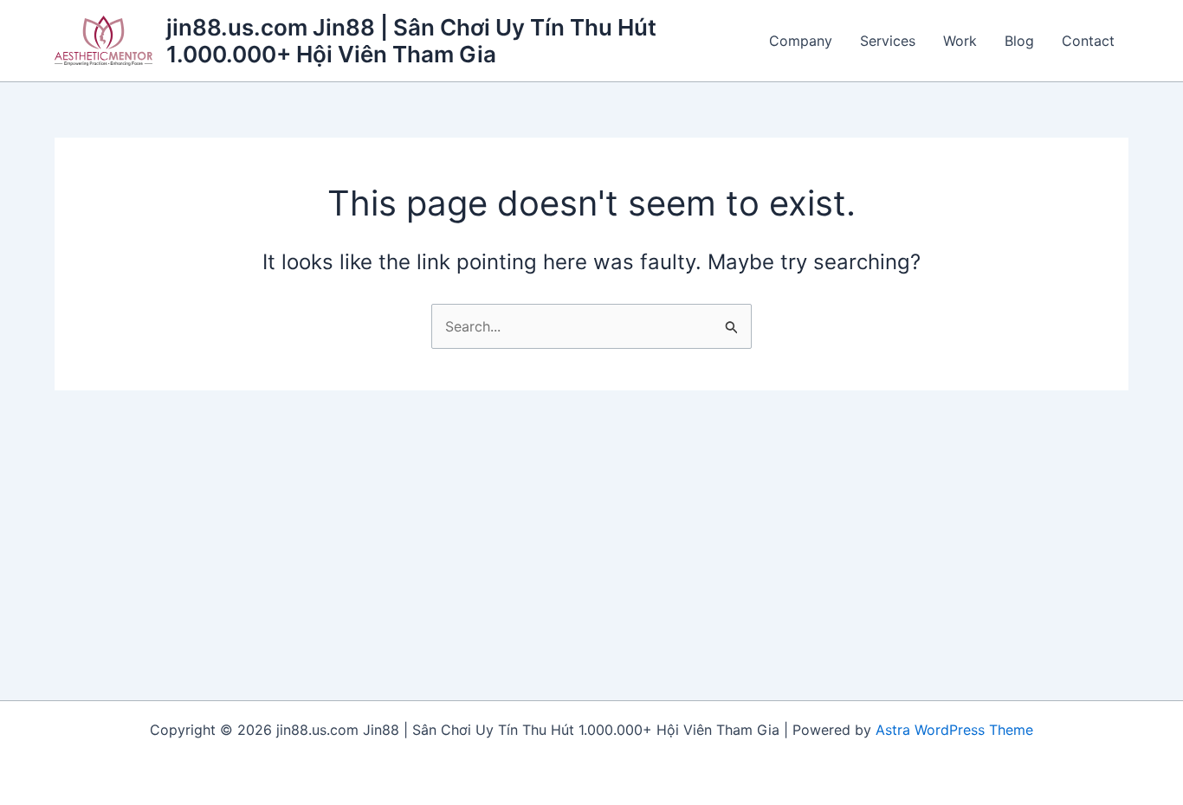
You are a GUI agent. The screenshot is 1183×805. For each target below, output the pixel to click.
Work (960, 40)
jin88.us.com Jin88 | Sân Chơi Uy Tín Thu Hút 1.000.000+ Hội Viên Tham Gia (411, 41)
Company (800, 40)
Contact (1088, 40)
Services (887, 40)
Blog (1019, 40)
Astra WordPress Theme (954, 729)
